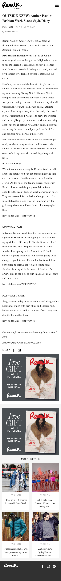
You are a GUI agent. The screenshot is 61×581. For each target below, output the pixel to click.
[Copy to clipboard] (19, 350)
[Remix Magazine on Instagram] (48, 566)
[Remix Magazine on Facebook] (42, 566)
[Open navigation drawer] (57, 5)
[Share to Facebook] (13, 350)
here (4, 336)
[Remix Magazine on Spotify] (54, 566)
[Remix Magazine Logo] (12, 5)
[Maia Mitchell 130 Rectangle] (30, 377)
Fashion (7, 27)
